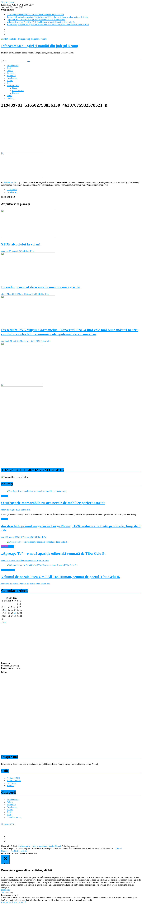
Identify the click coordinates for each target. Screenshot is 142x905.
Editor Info (45, 341)
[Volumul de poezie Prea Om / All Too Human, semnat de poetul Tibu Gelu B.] (42, 565)
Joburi (9, 95)
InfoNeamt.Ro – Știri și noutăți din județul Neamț (39, 46)
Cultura (10, 70)
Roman (15, 93)
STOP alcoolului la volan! (20, 244)
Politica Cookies (14, 780)
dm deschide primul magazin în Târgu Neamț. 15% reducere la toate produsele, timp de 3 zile (47, 17)
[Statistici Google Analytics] (7, 824)
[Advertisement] (71, 130)
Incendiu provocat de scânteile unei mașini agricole (40, 287)
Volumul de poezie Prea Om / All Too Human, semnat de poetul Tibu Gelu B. (41, 22)
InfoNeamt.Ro (10, 182)
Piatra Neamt (18, 90)
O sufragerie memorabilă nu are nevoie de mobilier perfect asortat (35, 14)
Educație (5, 570)
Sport (9, 814)
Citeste (24, 851)
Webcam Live (13, 85)
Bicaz (14, 88)
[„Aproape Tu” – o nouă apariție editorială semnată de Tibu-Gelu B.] (37, 542)
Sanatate (10, 73)
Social (9, 68)
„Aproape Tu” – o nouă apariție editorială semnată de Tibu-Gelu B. (36, 19)
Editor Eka (29, 251)
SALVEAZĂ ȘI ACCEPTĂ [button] (13, 902)
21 (15, 613)
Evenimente (12, 78)
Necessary (8, 892)
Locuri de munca (14, 817)
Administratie (12, 65)
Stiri (8, 83)
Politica (10, 80)
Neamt (11, 546)
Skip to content (7, 2)
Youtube (10, 785)
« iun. (3, 622)
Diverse (4, 496)
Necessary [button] (5, 890)
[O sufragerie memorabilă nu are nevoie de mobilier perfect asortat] (36, 491)
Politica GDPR (13, 778)
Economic (11, 75)
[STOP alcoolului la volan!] (28, 237)
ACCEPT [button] (15, 851)
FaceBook (11, 783)
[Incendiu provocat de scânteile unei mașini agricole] (28, 280)
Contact (10, 98)
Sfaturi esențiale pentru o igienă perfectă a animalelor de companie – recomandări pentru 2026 (48, 24)
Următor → (12, 192)
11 (5, 610)
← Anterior (12, 189)
